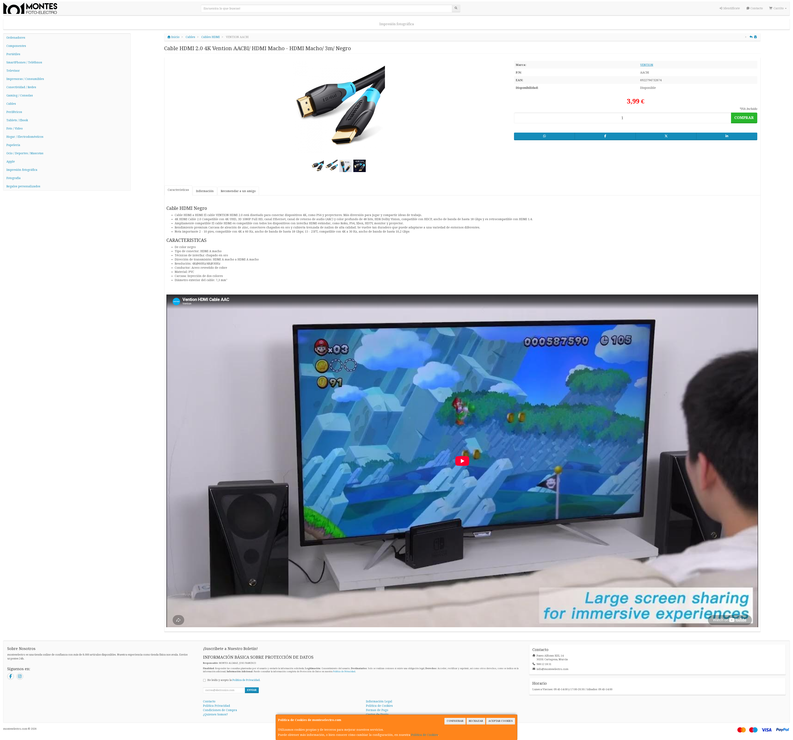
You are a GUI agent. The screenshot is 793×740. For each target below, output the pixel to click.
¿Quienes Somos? (215, 714)
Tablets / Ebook (17, 120)
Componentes (16, 46)
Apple (10, 161)
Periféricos (14, 112)
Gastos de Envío (377, 714)
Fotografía (13, 178)
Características (178, 189)
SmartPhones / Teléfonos (24, 62)
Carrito (779, 8)
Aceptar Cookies (500, 721)
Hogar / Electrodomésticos (24, 136)
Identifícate (731, 8)
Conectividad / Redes (21, 87)
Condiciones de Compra (220, 710)
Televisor (13, 70)
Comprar (744, 117)
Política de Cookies (424, 734)
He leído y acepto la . (233, 680)
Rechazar (476, 721)
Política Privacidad (216, 705)
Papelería (13, 145)
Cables (11, 103)
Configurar (455, 721)
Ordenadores (15, 37)
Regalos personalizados (23, 186)
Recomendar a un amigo (238, 191)
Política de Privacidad (344, 671)
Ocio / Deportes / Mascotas (24, 153)
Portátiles (13, 54)
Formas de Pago (377, 710)
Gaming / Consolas (19, 95)
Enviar (251, 690)
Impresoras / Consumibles (25, 79)
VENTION (646, 65)
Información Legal (379, 701)
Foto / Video (14, 128)
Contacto (756, 8)
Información (205, 191)
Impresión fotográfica (396, 24)
